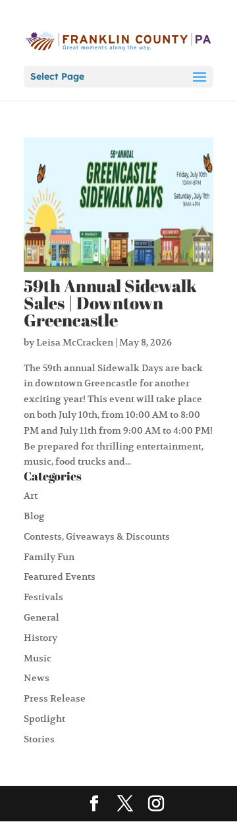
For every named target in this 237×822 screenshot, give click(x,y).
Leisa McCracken (74, 342)
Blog (34, 516)
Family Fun (49, 557)
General (41, 617)
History (40, 638)
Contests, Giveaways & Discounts (97, 536)
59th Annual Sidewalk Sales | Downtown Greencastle (110, 303)
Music (37, 658)
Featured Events (59, 576)
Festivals (43, 597)
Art (31, 495)
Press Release (55, 698)
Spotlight (44, 719)
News (36, 678)
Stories (39, 739)
